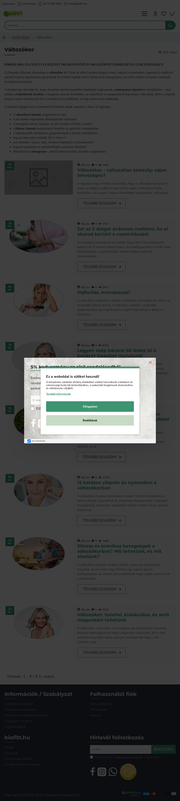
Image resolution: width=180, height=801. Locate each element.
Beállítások (90, 420)
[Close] (150, 362)
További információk (58, 394)
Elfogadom (90, 407)
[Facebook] (33, 423)
